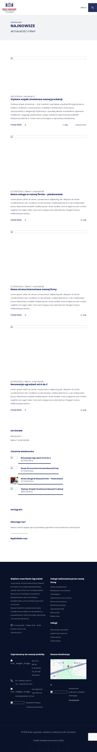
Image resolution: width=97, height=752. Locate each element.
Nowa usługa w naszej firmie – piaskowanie (37, 194)
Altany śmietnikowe (58, 587)
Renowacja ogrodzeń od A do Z (29, 384)
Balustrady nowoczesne (60, 590)
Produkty (29, 96)
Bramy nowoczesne (58, 601)
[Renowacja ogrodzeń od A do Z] (14, 460)
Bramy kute (55, 612)
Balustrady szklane (58, 605)
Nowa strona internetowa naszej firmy (34, 289)
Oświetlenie (55, 594)
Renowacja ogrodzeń (59, 630)
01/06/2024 (17, 381)
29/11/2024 (16, 96)
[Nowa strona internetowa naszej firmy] (14, 470)
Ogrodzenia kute (57, 609)
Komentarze (80, 125)
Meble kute (54, 616)
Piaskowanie (55, 637)
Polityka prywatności (34, 707)
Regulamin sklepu (33, 702)
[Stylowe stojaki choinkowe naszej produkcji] (14, 491)
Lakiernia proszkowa (58, 633)
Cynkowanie (55, 641)
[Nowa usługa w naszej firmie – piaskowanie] (14, 480)
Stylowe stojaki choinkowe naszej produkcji (36, 99)
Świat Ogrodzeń (34, 191)
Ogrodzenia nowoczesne (60, 598)
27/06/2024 (17, 191)
